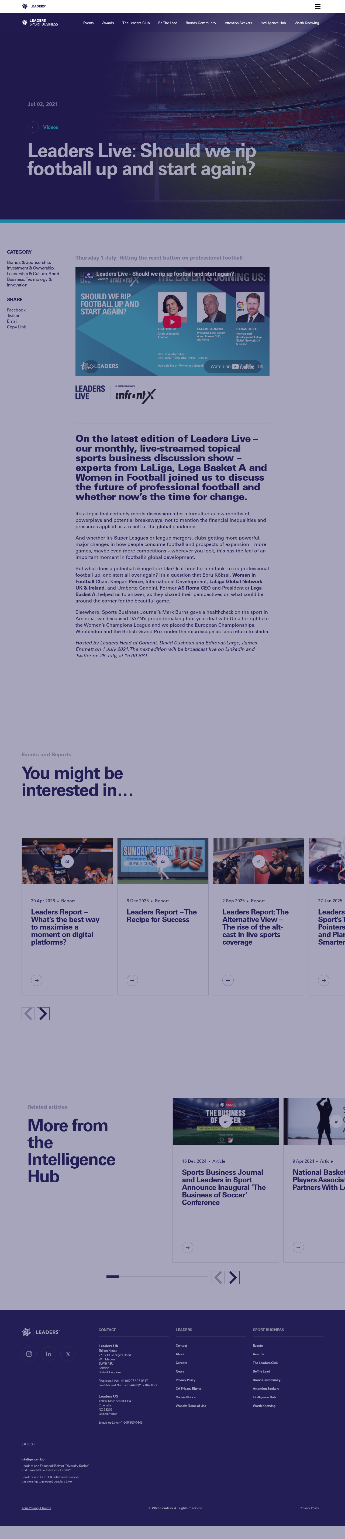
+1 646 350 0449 (131, 1422)
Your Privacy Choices (36, 1508)
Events (258, 1345)
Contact (181, 1345)
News (180, 1371)
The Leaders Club (265, 1362)
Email (12, 321)
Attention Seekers (266, 1388)
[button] (43, 1013)
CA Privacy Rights (188, 1388)
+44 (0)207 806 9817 (133, 1380)
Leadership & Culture (27, 273)
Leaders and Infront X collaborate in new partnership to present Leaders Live (50, 1479)
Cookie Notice (186, 1397)
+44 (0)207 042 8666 (143, 1385)
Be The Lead (261, 1371)
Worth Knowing (264, 1405)
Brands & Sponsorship (28, 262)
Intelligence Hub (264, 1397)
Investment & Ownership (30, 268)
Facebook (16, 310)
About (180, 1354)
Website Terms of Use (191, 1405)
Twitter (13, 315)
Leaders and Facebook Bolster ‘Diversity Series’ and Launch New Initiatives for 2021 (55, 1467)
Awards (258, 1354)
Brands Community (266, 1380)
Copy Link (16, 326)
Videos (50, 127)
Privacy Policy (185, 1380)
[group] (67, 916)
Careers (181, 1362)
